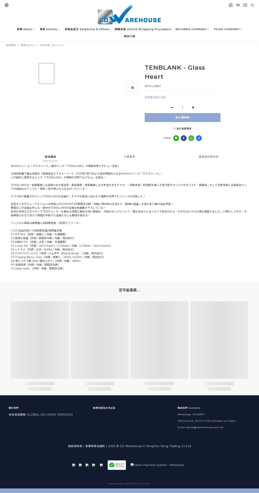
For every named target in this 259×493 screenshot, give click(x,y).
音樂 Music (25, 29)
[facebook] (184, 138)
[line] (176, 138)
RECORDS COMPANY (191, 29)
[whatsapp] (191, 138)
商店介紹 (129, 36)
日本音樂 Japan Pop (52, 45)
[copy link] (199, 138)
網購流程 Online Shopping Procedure (143, 29)
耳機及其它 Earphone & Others (87, 29)
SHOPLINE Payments (137, 483)
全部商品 (11, 45)
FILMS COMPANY (226, 29)
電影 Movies (48, 29)
